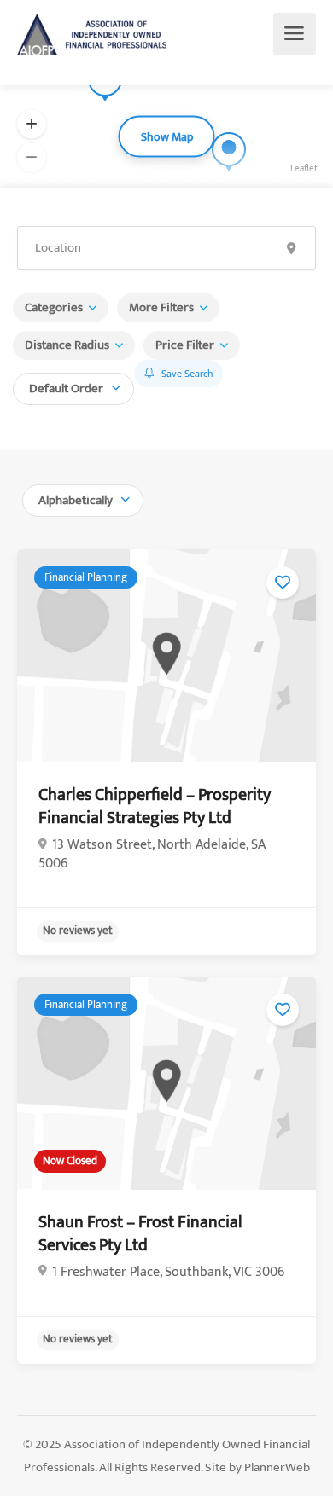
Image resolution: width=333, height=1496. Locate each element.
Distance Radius (67, 345)
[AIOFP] (91, 34)
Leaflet (304, 169)
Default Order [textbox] (66, 388)
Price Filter (184, 345)
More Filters (161, 307)
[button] (31, 124)
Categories (54, 307)
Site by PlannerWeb (257, 1467)
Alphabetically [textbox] (75, 500)
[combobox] (73, 386)
